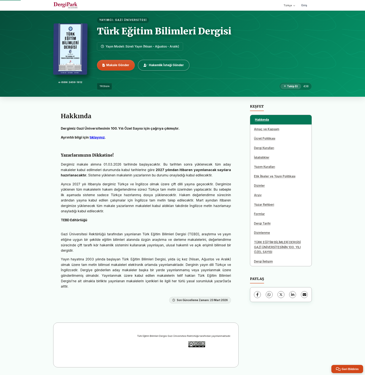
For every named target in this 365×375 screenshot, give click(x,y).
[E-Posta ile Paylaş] (304, 294)
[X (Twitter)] (281, 294)
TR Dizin (104, 86)
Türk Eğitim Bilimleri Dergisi (164, 31)
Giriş (304, 5)
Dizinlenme (262, 233)
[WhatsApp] (269, 294)
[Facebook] (257, 294)
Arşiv (258, 195)
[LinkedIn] (292, 294)
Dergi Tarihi (262, 223)
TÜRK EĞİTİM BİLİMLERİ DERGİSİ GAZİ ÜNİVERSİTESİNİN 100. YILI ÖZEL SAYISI (277, 247)
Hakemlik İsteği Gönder (166, 65)
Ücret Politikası (264, 138)
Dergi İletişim (263, 261)
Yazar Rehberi (264, 204)
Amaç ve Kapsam (266, 129)
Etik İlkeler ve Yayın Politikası (274, 176)
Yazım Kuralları (264, 167)
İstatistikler (261, 157)
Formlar (259, 214)
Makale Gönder (117, 65)
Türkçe (288, 5)
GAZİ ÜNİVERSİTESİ (131, 19)
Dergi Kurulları (264, 148)
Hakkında (262, 119)
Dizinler (259, 185)
